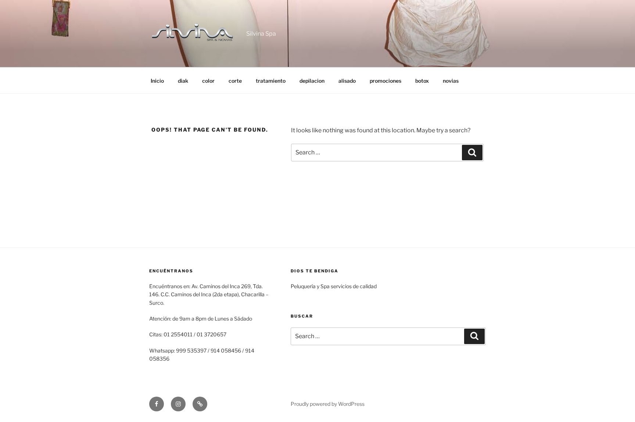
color (208, 81)
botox (422, 81)
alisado (347, 81)
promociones (385, 81)
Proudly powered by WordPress (328, 404)
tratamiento (271, 81)
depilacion (311, 81)
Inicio (157, 81)
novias (451, 81)
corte (235, 81)
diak (183, 81)
